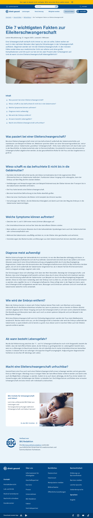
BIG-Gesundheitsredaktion (32, 445)
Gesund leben (69, 11)
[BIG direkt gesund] (13, 11)
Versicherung (39, 11)
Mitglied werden (54, 11)
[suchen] (56, 6)
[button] (13, 479)
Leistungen (26, 11)
